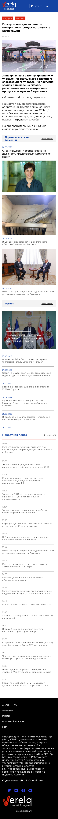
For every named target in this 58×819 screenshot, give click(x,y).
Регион (6, 716)
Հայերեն (7, 18)
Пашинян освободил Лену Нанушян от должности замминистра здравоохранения (25, 684)
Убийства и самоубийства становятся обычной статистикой (27, 616)
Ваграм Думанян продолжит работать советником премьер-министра (22, 630)
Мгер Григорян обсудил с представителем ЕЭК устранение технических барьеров (28, 552)
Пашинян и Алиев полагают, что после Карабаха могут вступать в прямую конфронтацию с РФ (23, 481)
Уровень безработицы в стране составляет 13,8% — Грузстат (25, 388)
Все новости (50, 435)
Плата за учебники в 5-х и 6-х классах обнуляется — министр (22, 579)
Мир (4, 727)
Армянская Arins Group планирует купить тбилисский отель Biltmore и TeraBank (24, 360)
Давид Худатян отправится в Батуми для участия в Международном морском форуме (26, 670)
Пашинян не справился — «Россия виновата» (26, 604)
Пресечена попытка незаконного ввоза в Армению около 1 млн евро (24, 565)
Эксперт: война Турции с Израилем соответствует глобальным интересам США (25, 465)
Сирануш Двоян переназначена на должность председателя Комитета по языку (27, 524)
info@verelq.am (24, 811)
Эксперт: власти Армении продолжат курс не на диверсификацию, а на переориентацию (27, 592)
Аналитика (9, 705)
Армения (8, 710)
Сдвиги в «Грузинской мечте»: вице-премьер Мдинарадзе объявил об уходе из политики (26, 374)
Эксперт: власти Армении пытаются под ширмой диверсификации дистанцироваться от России (27, 449)
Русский (20, 18)
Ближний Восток (13, 721)
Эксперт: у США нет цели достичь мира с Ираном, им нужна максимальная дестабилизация (24, 497)
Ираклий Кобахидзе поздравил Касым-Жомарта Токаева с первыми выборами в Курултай (24, 403)
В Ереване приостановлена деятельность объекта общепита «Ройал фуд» (24, 538)
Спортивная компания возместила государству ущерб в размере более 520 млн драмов (28, 643)
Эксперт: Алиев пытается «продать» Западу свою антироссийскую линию (25, 511)
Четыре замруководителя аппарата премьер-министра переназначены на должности (27, 657)
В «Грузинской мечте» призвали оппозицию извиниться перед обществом (26, 418)
